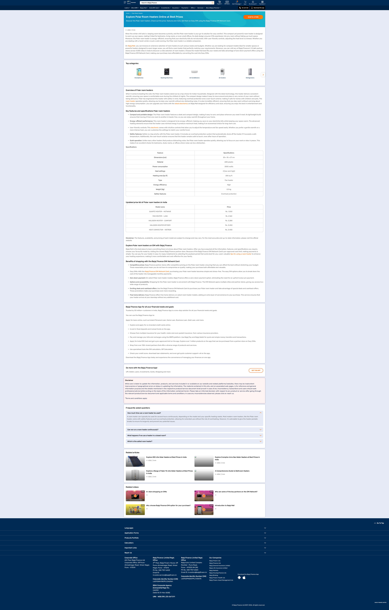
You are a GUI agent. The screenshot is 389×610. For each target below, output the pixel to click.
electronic (155, 128)
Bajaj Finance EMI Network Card (157, 271)
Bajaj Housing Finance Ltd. (218, 573)
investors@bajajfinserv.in (197, 572)
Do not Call (245, 8)
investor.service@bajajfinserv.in (165, 575)
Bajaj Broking (213, 575)
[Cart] (245, 2)
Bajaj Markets (213, 570)
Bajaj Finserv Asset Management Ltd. (221, 580)
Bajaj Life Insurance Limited (218, 568)
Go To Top (380, 523)
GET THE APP (256, 370)
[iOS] (244, 578)
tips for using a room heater (240, 254)
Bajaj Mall (131, 46)
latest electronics (181, 104)
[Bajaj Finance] (131, 2)
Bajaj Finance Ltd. (215, 563)
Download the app (259, 8)
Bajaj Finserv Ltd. (215, 561)
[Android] (239, 578)
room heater (130, 101)
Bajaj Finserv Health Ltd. (217, 578)
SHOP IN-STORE (253, 17)
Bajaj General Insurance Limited (219, 565)
